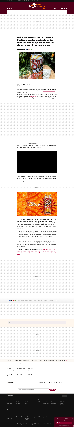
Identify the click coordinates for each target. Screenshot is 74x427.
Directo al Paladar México (37, 417)
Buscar (12, 8)
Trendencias (53, 401)
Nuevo (9, 8)
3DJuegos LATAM (19, 416)
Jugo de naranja (57, 360)
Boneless (40, 360)
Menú (7, 8)
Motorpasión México (45, 417)
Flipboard (29, 49)
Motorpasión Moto (46, 403)
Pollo (8, 378)
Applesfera (9, 405)
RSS (54, 382)
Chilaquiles (17, 360)
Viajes (26, 12)
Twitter (28, 49)
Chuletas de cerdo (34, 360)
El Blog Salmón (63, 401)
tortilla (15, 30)
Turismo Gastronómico (20, 371)
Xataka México (9, 416)
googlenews (64, 8)
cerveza (45, 300)
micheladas (33, 96)
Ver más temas (10, 382)
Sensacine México (28, 416)
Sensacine (27, 401)
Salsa (18, 378)
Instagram (59, 8)
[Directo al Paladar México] (37, 6)
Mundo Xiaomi (9, 409)
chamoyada (51, 300)
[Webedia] (10, 395)
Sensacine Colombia (27, 419)
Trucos (33, 12)
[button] (25, 84)
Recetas (40, 12)
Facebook (57, 8)
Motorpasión (45, 401)
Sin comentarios (21, 49)
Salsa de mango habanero (24, 360)
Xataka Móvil (9, 403)
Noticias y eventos (21, 368)
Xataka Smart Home (9, 407)
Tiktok (66, 8)
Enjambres (19, 374)
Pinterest (55, 8)
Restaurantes (30, 368)
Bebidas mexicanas (28, 300)
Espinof (26, 403)
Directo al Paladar (37, 401)
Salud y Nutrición (10, 370)
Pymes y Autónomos (62, 404)
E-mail (31, 49)
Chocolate (30, 378)
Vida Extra (18, 403)
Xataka (8, 401)
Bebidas (22, 300)
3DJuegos (17, 401)
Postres (47, 12)
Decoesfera (53, 403)
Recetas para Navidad (10, 375)
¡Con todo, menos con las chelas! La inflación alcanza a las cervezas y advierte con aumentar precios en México (36, 251)
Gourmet (9, 368)
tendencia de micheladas (49, 91)
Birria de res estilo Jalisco (48, 360)
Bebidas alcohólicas (38, 300)
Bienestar (30, 374)
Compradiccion (54, 405)
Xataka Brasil (9, 418)
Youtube (62, 8)
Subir (64, 395)
